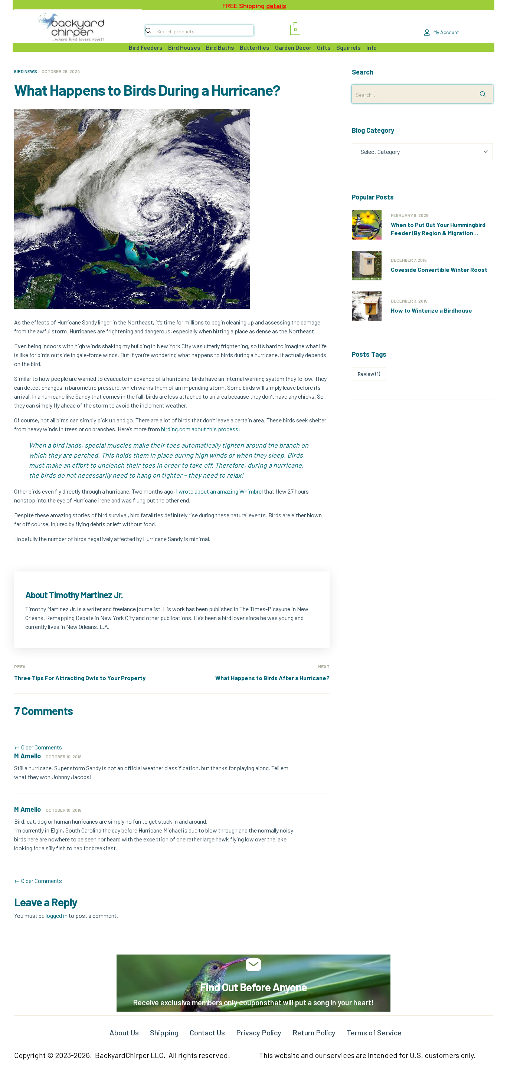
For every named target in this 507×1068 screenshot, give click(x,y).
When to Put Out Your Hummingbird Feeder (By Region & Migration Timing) (438, 232)
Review (369, 373)
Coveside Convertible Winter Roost (439, 269)
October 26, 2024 (61, 71)
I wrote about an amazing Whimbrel (219, 491)
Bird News (25, 71)
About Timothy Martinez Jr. (74, 594)
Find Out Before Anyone (253, 986)
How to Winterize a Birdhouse (431, 310)
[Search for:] (422, 94)
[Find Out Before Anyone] (253, 964)
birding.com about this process (199, 428)
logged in (57, 915)
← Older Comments (38, 747)
